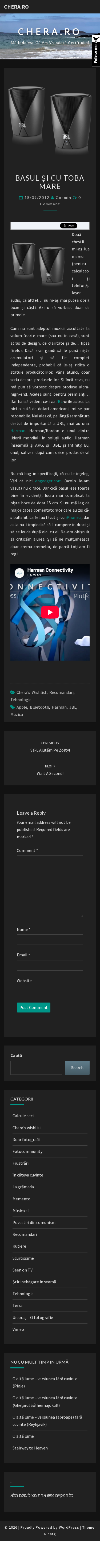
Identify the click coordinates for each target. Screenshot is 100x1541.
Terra (17, 1305)
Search (77, 1067)
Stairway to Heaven (30, 1448)
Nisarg (50, 1533)
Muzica (16, 714)
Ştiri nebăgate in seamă (34, 1281)
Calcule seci (23, 1115)
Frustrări (21, 1163)
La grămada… (25, 1186)
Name (23, 929)
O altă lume (23, 1436)
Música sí (21, 1210)
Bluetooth (39, 707)
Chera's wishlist (32, 692)
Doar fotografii (26, 1139)
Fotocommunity (27, 1151)
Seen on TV (23, 1270)
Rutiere (19, 1246)
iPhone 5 (74, 517)
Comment (27, 850)
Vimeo (18, 1329)
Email (23, 954)
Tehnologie (20, 699)
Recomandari (61, 692)
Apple (22, 707)
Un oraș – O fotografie (33, 1317)
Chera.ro (16, 6)
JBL (59, 401)
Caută (16, 1055)
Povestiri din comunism (34, 1222)
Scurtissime (23, 1258)
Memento (21, 1198)
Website (24, 980)
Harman (17, 430)
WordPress (69, 1527)
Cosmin (63, 197)
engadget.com (48, 480)
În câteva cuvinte (28, 1175)
